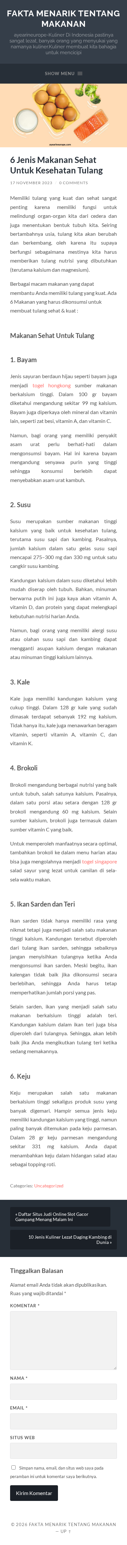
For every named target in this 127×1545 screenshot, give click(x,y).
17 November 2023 (31, 182)
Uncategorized (49, 1185)
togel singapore (99, 861)
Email (19, 1407)
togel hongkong (52, 385)
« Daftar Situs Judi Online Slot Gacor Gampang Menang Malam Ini (52, 1217)
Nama (19, 1378)
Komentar (25, 1305)
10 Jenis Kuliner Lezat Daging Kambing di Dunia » (70, 1239)
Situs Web (22, 1437)
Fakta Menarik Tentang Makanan (63, 18)
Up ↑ (66, 1531)
